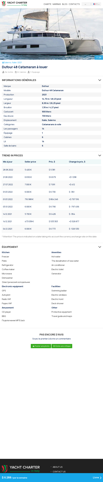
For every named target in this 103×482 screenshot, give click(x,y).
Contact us (59, 471)
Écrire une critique (63, 346)
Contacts (74, 4)
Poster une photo (41, 346)
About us (58, 467)
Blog (64, 4)
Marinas (57, 4)
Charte (47, 4)
